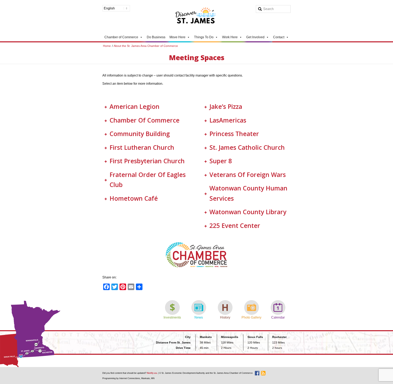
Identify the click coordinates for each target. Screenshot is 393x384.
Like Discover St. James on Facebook (257, 373)
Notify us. (152, 373)
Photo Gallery (251, 317)
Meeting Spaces (196, 57)
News (198, 317)
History (225, 317)
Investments (172, 317)
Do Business (156, 37)
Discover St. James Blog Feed (263, 373)
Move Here (177, 37)
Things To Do (203, 37)
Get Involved (255, 37)
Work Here (230, 37)
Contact (278, 37)
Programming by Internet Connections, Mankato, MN (128, 378)
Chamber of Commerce (121, 37)
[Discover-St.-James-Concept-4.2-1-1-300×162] (196, 16)
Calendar (278, 317)
